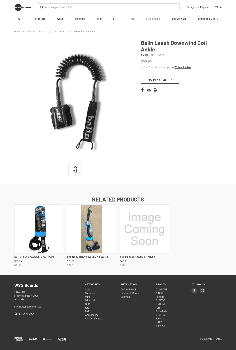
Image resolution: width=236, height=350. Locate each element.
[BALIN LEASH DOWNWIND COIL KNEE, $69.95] (39, 229)
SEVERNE (161, 315)
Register (204, 7)
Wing (60, 19)
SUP (99, 19)
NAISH (159, 293)
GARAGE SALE (179, 19)
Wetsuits (40, 19)
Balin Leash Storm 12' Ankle (137, 257)
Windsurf (80, 19)
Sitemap (125, 296)
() (220, 7)
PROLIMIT (161, 304)
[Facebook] (142, 90)
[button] (181, 67)
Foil (132, 19)
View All (160, 325)
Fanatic (160, 296)
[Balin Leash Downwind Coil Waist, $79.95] (91, 229)
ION (158, 307)
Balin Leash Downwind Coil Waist (87, 257)
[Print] (155, 90)
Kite (115, 19)
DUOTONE (161, 289)
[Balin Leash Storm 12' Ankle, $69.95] (144, 229)
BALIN (159, 322)
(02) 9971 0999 (26, 313)
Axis (158, 318)
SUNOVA (161, 300)
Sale (20, 19)
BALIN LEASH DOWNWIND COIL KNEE (34, 257)
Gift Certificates (93, 318)
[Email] (149, 90)
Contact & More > (208, 19)
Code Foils (161, 311)
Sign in (193, 7)
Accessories (153, 19)
